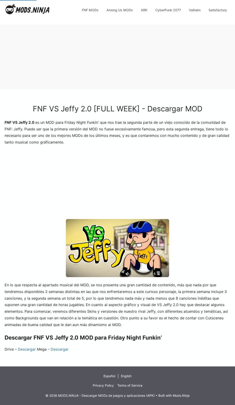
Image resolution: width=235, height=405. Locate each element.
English (126, 376)
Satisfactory (218, 10)
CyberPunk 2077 (168, 10)
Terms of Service (130, 385)
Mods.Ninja (181, 395)
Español (109, 376)
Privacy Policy (103, 385)
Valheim (195, 10)
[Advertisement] (117, 57)
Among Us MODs (119, 10)
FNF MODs (90, 10)
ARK (144, 10)
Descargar (27, 349)
